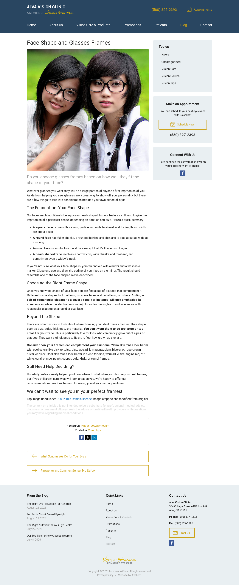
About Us (56, 25)
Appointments (202, 9)
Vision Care (169, 69)
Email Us (184, 532)
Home (31, 25)
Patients (161, 25)
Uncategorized (171, 62)
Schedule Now (185, 124)
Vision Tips (94, 430)
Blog (183, 25)
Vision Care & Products (93, 25)
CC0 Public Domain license (74, 399)
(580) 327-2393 (164, 9)
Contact (206, 25)
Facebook (182, 173)
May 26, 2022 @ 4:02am (95, 425)
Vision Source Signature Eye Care (119, 559)
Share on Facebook (81, 437)
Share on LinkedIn (94, 437)
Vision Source (171, 76)
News (165, 55)
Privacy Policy (105, 575)
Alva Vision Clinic (118, 571)
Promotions (132, 25)
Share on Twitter (88, 437)
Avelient (136, 575)
